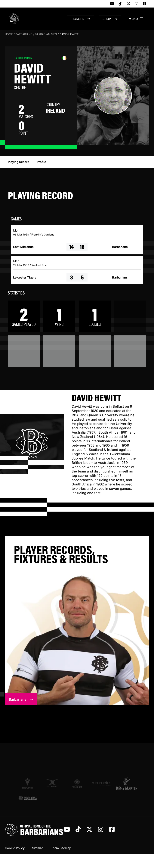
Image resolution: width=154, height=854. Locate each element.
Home (9, 34)
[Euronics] (101, 783)
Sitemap (38, 848)
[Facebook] (144, 4)
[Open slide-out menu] (136, 19)
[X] (128, 4)
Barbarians (23, 34)
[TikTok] (120, 4)
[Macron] (27, 783)
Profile (41, 162)
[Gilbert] (52, 783)
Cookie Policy (15, 848)
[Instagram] (136, 4)
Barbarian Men (46, 34)
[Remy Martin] (126, 783)
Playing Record (18, 162)
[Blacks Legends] (27, 798)
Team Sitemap (61, 848)
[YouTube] (112, 4)
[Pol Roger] (77, 783)
